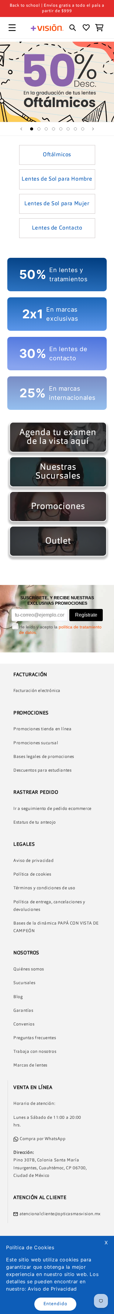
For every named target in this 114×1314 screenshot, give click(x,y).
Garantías (23, 1010)
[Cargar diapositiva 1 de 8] (31, 129)
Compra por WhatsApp (42, 1139)
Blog (17, 997)
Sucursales (24, 983)
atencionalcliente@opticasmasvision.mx (60, 1214)
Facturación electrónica (36, 691)
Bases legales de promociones (43, 757)
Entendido (55, 1304)
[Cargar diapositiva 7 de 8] (75, 129)
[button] (12, 27)
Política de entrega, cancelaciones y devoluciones (49, 906)
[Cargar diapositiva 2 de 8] (39, 129)
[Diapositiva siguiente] (93, 129)
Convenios (23, 1024)
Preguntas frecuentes (34, 1038)
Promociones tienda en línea (42, 729)
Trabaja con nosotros (34, 1051)
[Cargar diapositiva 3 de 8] (46, 129)
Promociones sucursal (35, 743)
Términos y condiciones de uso (44, 888)
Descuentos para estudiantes (42, 770)
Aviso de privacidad (33, 861)
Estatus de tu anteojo (34, 822)
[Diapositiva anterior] (21, 129)
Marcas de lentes (30, 1065)
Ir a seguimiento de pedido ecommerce (52, 809)
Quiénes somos (28, 969)
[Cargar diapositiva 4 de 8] (53, 129)
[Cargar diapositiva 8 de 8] (82, 129)
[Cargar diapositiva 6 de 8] (68, 129)
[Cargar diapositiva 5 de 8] (60, 129)
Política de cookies (32, 874)
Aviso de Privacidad (52, 1289)
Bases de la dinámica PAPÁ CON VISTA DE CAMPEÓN (56, 927)
